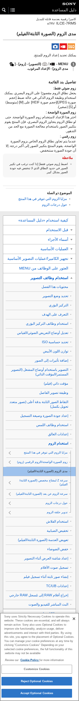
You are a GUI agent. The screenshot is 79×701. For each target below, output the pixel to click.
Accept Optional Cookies (36, 693)
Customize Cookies (37, 669)
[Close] (74, 618)
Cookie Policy (29, 660)
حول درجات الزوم (54, 204)
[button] (4, 10)
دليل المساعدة (64, 10)
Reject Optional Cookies (37, 681)
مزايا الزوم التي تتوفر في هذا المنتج (42, 199)
